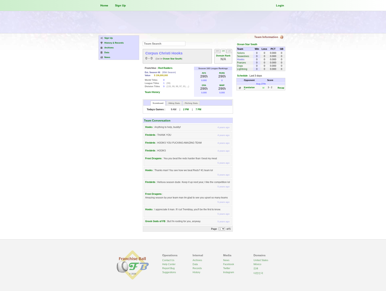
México (257, 264)
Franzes (241, 62)
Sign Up (120, 5)
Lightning (242, 69)
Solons (241, 53)
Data (195, 264)
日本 (256, 268)
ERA (204, 85)
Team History (152, 92)
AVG (204, 73)
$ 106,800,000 (161, 75)
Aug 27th (261, 84)
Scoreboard (158, 103)
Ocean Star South (172, 58)
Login (280, 5)
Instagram (228, 272)
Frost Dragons (153, 158)
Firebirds (150, 135)
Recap (281, 88)
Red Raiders (165, 68)
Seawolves (243, 56)
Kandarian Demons (249, 88)
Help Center (169, 264)
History (196, 272)
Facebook (228, 264)
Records (197, 268)
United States (261, 260)
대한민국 (258, 273)
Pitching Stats (191, 103)
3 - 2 (270, 87)
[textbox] (164, 43)
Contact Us (168, 260)
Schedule (242, 75)
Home (104, 5)
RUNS (222, 73)
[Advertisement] (193, 22)
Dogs (240, 65)
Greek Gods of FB (155, 221)
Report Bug (168, 268)
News (226, 260)
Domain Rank (223, 55)
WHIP (222, 85)
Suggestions (169, 272)
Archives (197, 260)
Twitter (226, 268)
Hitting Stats (174, 103)
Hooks (149, 127)
